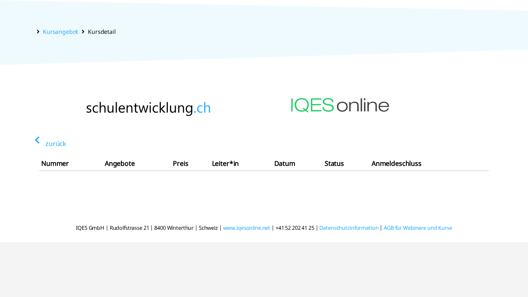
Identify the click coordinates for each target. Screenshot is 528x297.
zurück (55, 143)
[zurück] (37, 140)
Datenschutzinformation (348, 227)
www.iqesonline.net (247, 227)
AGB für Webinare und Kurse (418, 227)
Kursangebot (60, 31)
